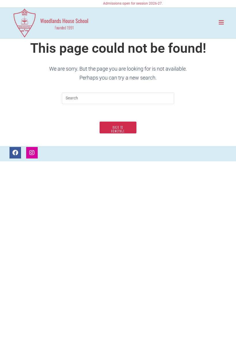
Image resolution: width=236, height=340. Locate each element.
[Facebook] (15, 152)
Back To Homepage (118, 129)
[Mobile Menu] (221, 22)
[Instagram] (32, 152)
